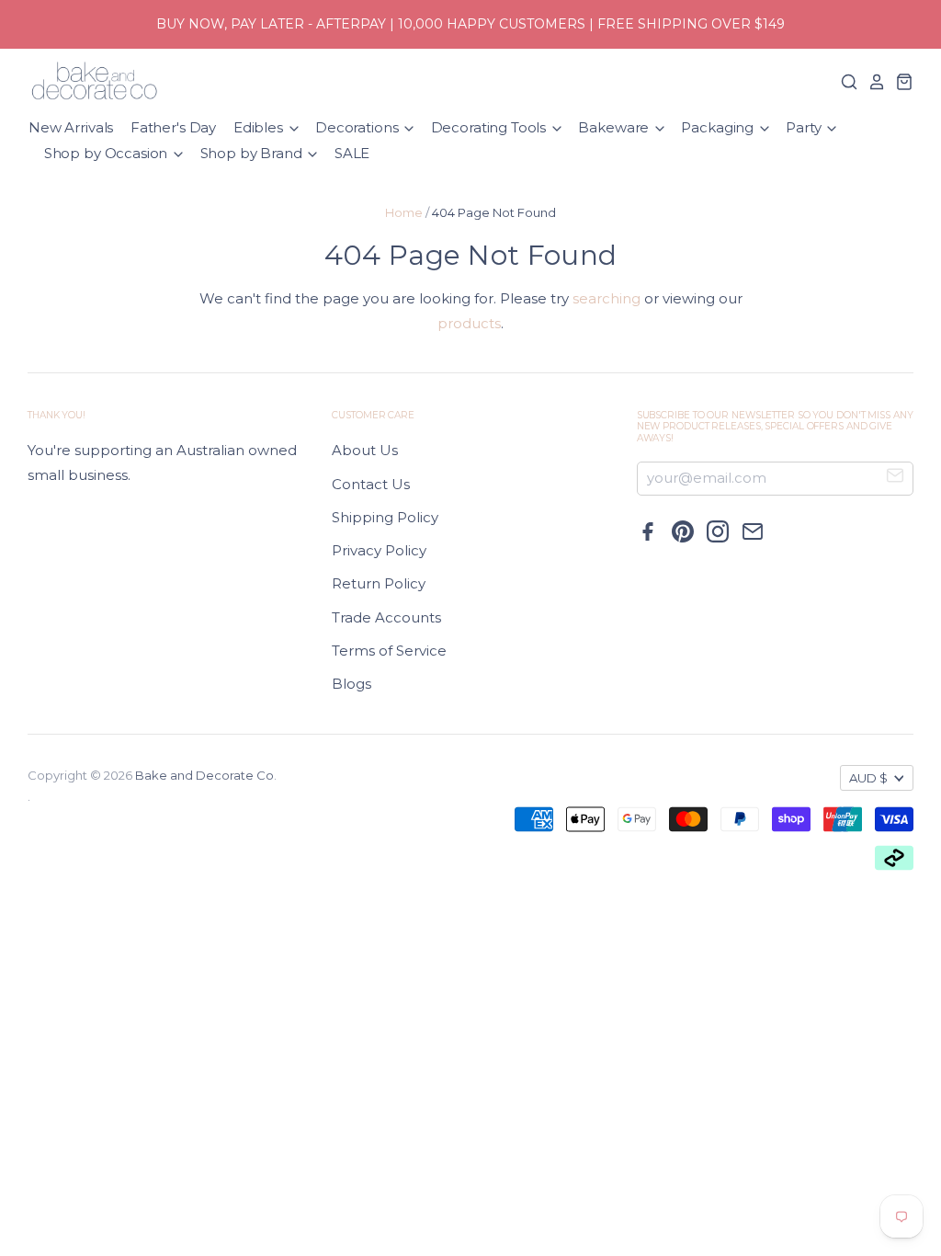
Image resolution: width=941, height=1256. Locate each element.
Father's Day (173, 127)
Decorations (358, 127)
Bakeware (615, 127)
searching (607, 298)
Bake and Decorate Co (204, 775)
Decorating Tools (490, 127)
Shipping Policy (385, 517)
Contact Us (371, 484)
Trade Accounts (386, 617)
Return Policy (378, 583)
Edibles (260, 127)
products (469, 323)
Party (805, 127)
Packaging (719, 127)
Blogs (351, 683)
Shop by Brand (253, 153)
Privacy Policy (379, 550)
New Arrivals (70, 127)
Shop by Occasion (107, 153)
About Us (365, 450)
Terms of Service (389, 650)
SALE (351, 153)
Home (404, 212)
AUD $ (868, 778)
